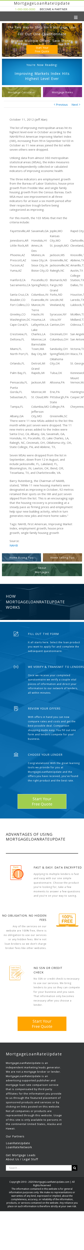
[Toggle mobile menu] (76, 17)
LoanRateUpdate (18, 1143)
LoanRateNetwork (19, 1147)
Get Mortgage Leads (21, 1155)
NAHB (14, 545)
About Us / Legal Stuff (22, 1159)
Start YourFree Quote (42, 49)
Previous (62, 104)
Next (74, 104)
